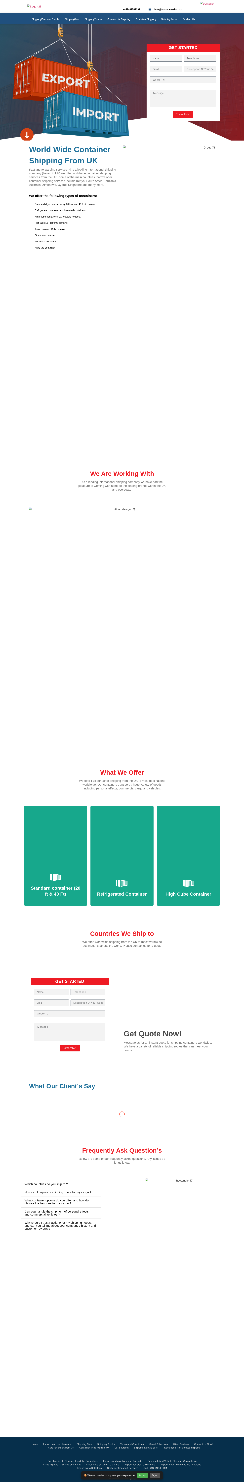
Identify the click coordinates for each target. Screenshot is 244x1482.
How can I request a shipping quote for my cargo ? (58, 1192)
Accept (142, 1475)
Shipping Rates (169, 19)
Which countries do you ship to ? (46, 1184)
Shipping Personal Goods (45, 19)
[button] (61, 1184)
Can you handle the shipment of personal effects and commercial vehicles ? (57, 1213)
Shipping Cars (72, 19)
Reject (155, 1475)
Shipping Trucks (93, 19)
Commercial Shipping (118, 19)
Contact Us (189, 19)
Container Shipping (145, 19)
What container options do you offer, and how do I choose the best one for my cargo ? (57, 1202)
